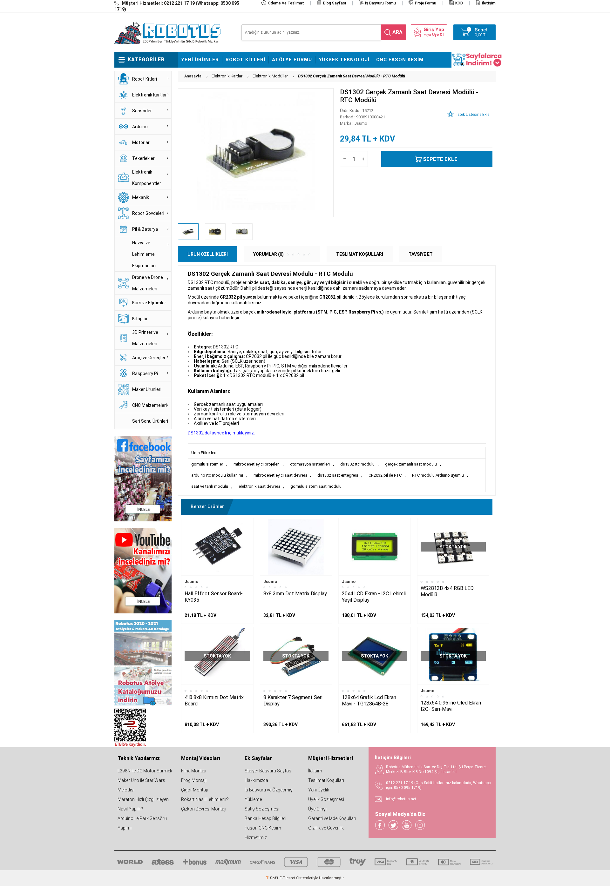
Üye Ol (438, 34)
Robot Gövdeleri (148, 213)
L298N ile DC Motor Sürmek (145, 770)
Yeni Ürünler (200, 60)
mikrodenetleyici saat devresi (280, 475)
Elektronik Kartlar (149, 94)
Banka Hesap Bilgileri (265, 818)
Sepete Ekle (440, 159)
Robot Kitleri (245, 60)
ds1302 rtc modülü (357, 464)
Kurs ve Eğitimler (149, 302)
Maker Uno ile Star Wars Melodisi (141, 785)
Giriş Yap (434, 29)
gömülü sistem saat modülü (316, 486)
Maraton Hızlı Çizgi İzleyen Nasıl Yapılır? (143, 804)
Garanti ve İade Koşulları (332, 818)
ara (397, 32)
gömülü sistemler (207, 464)
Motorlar (141, 142)
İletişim (489, 3)
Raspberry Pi (145, 373)
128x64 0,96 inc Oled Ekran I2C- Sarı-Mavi (451, 706)
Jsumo (191, 581)
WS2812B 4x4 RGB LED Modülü (447, 591)
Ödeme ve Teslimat (286, 3)
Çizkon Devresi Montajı (203, 808)
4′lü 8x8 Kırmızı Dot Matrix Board (214, 700)
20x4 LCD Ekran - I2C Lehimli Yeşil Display (374, 597)
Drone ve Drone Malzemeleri (147, 283)
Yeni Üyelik (318, 789)
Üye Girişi (317, 808)
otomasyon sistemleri (310, 464)
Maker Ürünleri (146, 389)
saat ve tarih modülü (209, 486)
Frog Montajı (194, 780)
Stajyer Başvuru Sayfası (268, 770)
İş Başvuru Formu (380, 3)
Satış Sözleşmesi (262, 808)
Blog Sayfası (334, 3)
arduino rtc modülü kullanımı (217, 475)
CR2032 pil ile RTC (385, 475)
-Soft (273, 878)
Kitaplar (140, 318)
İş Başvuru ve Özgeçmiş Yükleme (269, 794)
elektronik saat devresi (259, 486)
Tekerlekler (143, 158)
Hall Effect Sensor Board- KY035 (214, 597)
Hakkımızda (256, 780)
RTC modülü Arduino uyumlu (438, 475)
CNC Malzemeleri (149, 405)
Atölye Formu (292, 60)
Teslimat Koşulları (326, 780)
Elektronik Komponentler (146, 177)
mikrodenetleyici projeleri (257, 464)
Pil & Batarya (145, 229)
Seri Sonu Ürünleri (150, 421)
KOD (459, 3)
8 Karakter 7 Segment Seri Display (292, 700)
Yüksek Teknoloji (344, 60)
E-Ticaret (287, 878)
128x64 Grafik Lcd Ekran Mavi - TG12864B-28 (369, 700)
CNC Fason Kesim (400, 60)
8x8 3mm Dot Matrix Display (295, 594)
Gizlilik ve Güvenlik (326, 827)
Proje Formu (425, 3)
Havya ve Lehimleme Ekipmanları (144, 254)
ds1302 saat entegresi (337, 475)
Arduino (140, 126)
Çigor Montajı (194, 789)
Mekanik (140, 197)
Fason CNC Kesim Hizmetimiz (263, 832)
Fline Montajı (193, 770)
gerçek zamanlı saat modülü (411, 464)
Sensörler (142, 110)
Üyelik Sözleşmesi (326, 799)
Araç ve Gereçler (149, 357)
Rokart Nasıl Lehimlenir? (205, 799)
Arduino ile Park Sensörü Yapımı (142, 823)
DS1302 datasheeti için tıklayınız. (221, 432)
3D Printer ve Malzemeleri (145, 338)
